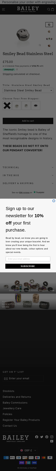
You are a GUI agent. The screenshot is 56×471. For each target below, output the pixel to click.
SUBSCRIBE (28, 266)
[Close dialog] (53, 201)
